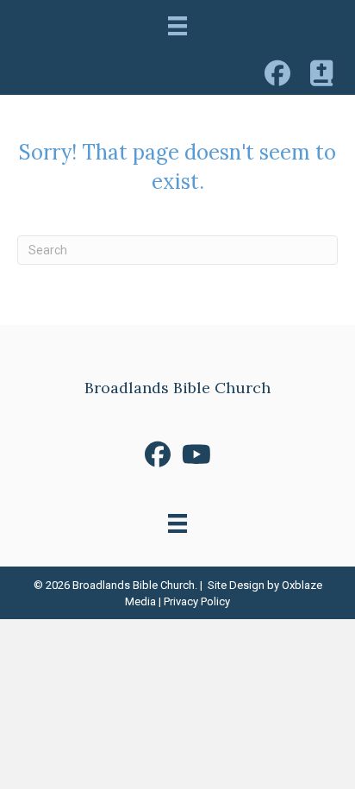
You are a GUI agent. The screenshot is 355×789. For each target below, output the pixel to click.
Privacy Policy (197, 601)
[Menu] (177, 25)
